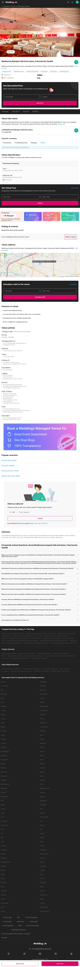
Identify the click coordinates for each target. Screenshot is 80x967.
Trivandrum (4, 759)
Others (42, 759)
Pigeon (62, 276)
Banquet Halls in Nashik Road (54, 656)
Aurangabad (44, 907)
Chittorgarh (43, 682)
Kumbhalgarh (5, 751)
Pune (41, 809)
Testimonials (34, 921)
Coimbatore (43, 895)
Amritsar (42, 858)
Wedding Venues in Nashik (10, 471)
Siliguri (42, 899)
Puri (41, 829)
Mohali (3, 764)
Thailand (3, 743)
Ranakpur (43, 743)
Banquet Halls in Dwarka (9, 653)
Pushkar (3, 747)
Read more (61, 124)
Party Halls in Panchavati (50, 669)
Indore (3, 817)
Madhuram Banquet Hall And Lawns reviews (54, 640)
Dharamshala (44, 706)
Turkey (42, 747)
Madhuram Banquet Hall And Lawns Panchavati (40, 633)
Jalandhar (4, 891)
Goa (41, 821)
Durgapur (4, 706)
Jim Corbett (4, 686)
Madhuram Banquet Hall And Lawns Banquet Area (25, 638)
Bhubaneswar (44, 854)
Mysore (42, 755)
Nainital (3, 727)
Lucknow (42, 813)
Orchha (42, 718)
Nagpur (42, 825)
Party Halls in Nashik (8, 465)
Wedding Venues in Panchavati (11, 669)
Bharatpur (4, 755)
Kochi (41, 874)
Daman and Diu (44, 911)
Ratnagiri (43, 731)
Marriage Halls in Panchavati (31, 669)
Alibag (3, 735)
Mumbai (42, 796)
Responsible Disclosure (18, 930)
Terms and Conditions (41, 523)
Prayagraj (43, 882)
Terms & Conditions (32, 917)
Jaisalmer (43, 686)
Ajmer (3, 723)
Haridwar (43, 780)
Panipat (3, 911)
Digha (2, 698)
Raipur (3, 886)
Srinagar (3, 731)
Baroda (42, 846)
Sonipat (3, 792)
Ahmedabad (44, 817)
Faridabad (43, 850)
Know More (74, 188)
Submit (40, 203)
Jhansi (42, 776)
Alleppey (3, 768)
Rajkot (42, 886)
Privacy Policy (7, 921)
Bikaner (42, 764)
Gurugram (4, 850)
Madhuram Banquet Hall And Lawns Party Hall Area (23, 640)
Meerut (3, 870)
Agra (2, 837)
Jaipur (3, 813)
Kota (2, 690)
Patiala (42, 739)
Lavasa (3, 718)
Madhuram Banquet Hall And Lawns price (36, 643)
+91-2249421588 (6, 132)
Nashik (42, 862)
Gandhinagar (5, 903)
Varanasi (3, 858)
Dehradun (4, 882)
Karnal (3, 878)
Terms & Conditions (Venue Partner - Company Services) (16, 935)
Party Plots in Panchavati (41, 671)
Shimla (3, 899)
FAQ (18, 917)
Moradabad (4, 796)
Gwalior (42, 891)
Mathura (42, 690)
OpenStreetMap (70, 276)
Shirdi (42, 784)
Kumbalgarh (44, 710)
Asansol (42, 751)
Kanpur (42, 837)
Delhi (2, 800)
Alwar (2, 702)
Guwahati (4, 866)
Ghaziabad (4, 821)
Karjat (42, 735)
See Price (40, 103)
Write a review (71, 237)
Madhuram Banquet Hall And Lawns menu (64, 643)
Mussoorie (4, 776)
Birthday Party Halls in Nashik (11, 476)
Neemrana (4, 772)
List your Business (7, 925)
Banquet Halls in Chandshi (27, 653)
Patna (2, 829)
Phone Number (24, 512)
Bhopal (3, 854)
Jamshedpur (44, 727)
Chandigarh (4, 825)
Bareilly (3, 714)
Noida (42, 841)
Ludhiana (3, 846)
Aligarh (42, 702)
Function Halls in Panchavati (59, 671)
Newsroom (20, 921)
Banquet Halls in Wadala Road (20, 658)
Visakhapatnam (6, 862)
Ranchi (3, 874)
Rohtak (3, 682)
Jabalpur (3, 895)
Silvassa (42, 792)
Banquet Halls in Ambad (15, 656)
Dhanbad (43, 714)
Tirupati (3, 710)
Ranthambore (5, 784)
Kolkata (3, 805)
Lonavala (43, 768)
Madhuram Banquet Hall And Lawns (13, 633)
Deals (20, 925)
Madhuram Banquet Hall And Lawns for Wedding (27, 636)
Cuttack (42, 903)
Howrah (42, 878)
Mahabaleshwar (45, 788)
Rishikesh (4, 780)
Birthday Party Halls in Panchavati (21, 671)
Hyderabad (43, 800)
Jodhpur (42, 870)
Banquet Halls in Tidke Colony (34, 656)
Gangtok (3, 739)
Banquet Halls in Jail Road (39, 658)
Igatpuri (42, 772)
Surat (2, 841)
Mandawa (4, 694)
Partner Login (7, 917)
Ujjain (2, 907)
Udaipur (42, 833)
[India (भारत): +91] (12, 512)
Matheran (43, 723)
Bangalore (43, 805)
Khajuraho (4, 788)
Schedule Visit (40, 297)
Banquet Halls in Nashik (9, 460)
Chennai (3, 809)
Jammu (42, 698)
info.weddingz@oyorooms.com (41, 949)
